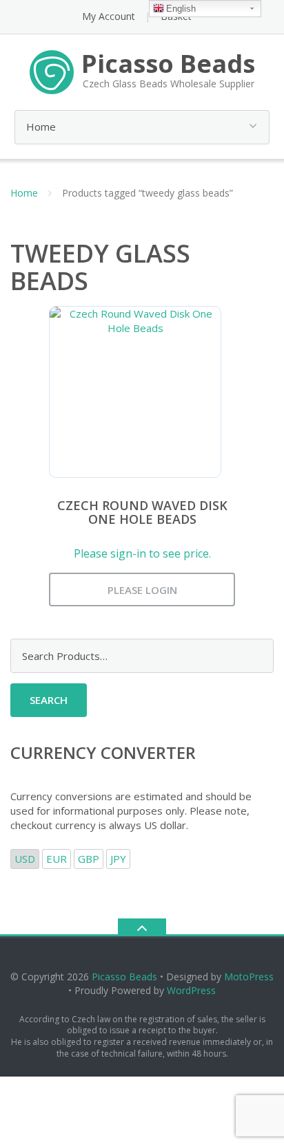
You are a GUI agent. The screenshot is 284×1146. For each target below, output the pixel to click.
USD (24, 859)
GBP (88, 859)
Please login (142, 590)
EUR (56, 859)
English (181, 8)
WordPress (191, 990)
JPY (118, 859)
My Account (108, 16)
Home (24, 192)
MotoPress (249, 976)
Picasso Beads (124, 976)
